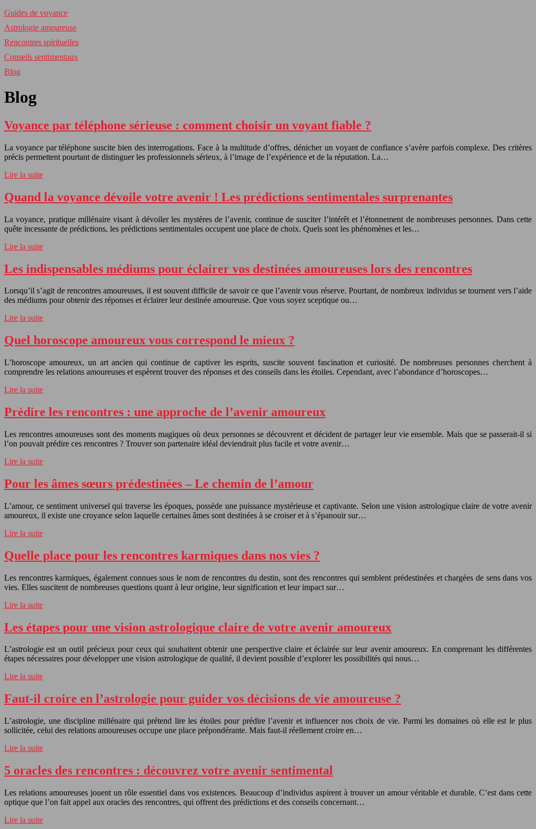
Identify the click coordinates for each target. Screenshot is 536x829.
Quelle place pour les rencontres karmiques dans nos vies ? (162, 555)
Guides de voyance (36, 12)
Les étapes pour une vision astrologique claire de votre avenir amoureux (198, 627)
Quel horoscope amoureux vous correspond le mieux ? (149, 340)
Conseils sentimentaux (41, 56)
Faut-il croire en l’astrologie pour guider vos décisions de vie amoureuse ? (202, 698)
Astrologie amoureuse (40, 27)
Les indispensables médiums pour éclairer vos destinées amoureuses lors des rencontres (238, 269)
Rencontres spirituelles (41, 42)
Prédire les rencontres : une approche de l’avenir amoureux (165, 412)
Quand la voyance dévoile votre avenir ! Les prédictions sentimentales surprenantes (228, 197)
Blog (12, 71)
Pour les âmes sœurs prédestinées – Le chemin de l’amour (159, 483)
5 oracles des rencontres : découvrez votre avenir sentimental (168, 770)
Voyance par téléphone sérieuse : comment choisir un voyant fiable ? (187, 125)
